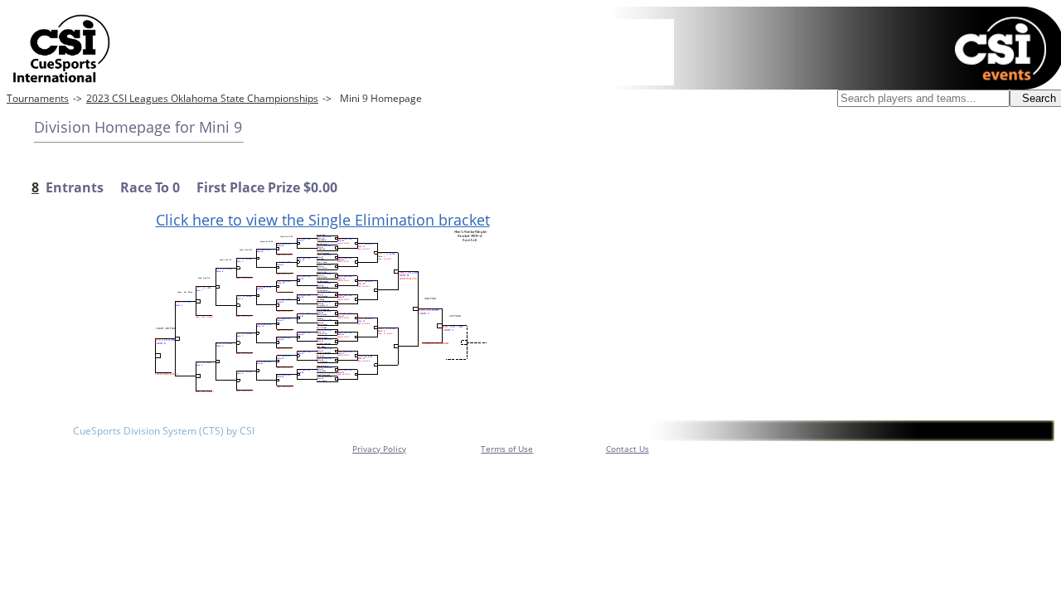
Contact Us (627, 448)
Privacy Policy (379, 448)
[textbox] (923, 98)
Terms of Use (507, 448)
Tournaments (38, 98)
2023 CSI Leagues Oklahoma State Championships (202, 98)
